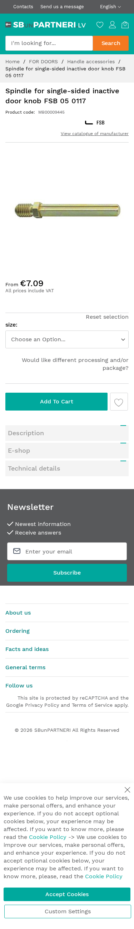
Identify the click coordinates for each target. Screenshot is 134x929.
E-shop (19, 450)
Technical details (34, 468)
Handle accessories (91, 61)
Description (26, 433)
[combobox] (49, 43)
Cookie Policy (47, 837)
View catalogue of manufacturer (95, 133)
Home (13, 61)
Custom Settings (68, 911)
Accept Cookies (67, 894)
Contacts (23, 6)
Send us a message (62, 6)
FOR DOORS (44, 61)
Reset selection (107, 316)
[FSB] (94, 122)
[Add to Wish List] (119, 402)
